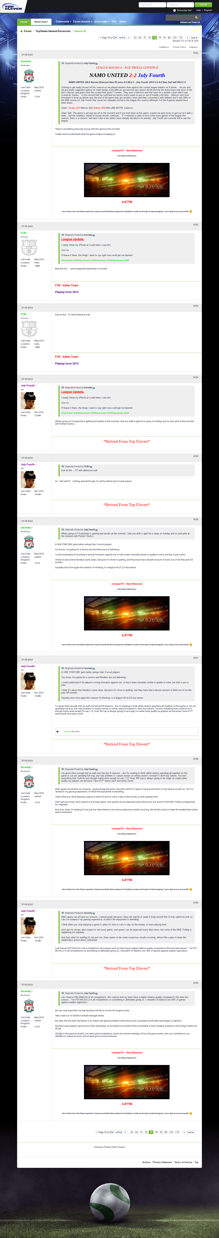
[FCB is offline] (29, 247)
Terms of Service (183, 1162)
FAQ (114, 21)
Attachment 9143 (69, 260)
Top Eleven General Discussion (52, 31)
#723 (196, 306)
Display (192, 47)
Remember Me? (184, 10)
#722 (196, 225)
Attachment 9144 (86, 260)
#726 (196, 519)
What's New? (41, 21)
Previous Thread (103, 1147)
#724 (196, 377)
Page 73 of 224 (109, 37)
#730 (196, 983)
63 (140, 37)
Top (196, 1162)
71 (145, 37)
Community (62, 21)
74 (159, 37)
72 (149, 37)
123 (174, 37)
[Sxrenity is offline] (29, 76)
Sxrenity (67, 731)
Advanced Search (190, 22)
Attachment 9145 (103, 260)
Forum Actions (81, 21)
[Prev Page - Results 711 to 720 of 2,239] (129, 38)
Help (198, 10)
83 (169, 37)
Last (193, 37)
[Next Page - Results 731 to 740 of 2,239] (187, 38)
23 (135, 37)
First (123, 37)
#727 (196, 658)
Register (208, 10)
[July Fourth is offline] (29, 400)
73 (154, 37)
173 (180, 37)
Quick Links (100, 21)
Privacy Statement (162, 1162)
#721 (196, 53)
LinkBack (163, 47)
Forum (24, 21)
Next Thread (118, 1147)
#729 (196, 903)
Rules (123, 21)
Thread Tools (178, 47)
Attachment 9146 (120, 260)
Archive (146, 1162)
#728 (196, 759)
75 (164, 37)
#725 (196, 456)
